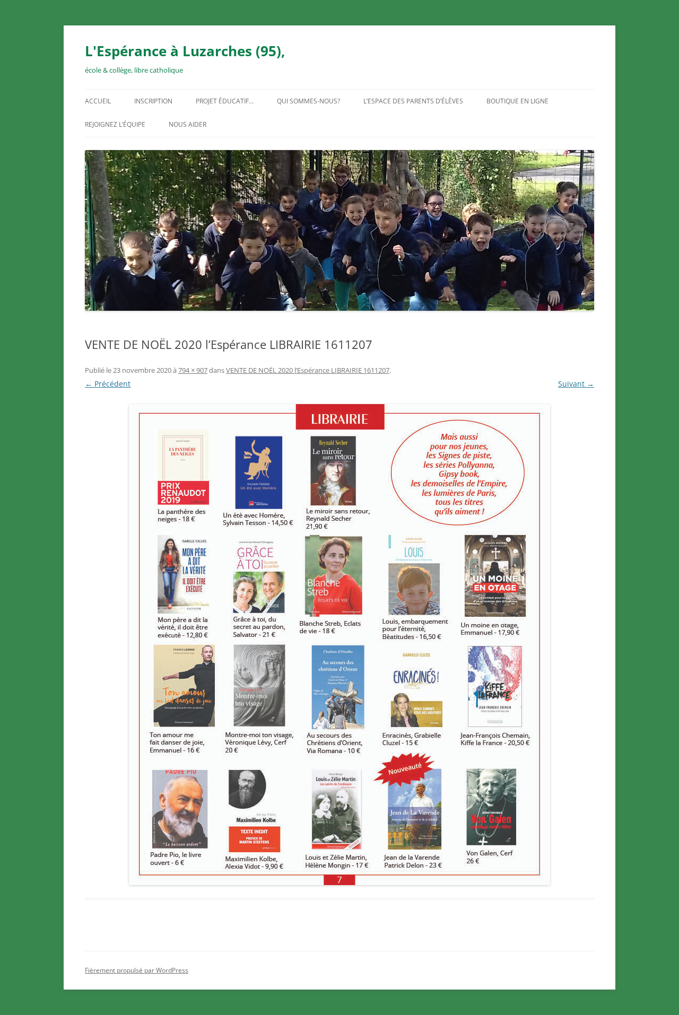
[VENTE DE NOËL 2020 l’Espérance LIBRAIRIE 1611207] (339, 644)
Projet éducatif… (225, 101)
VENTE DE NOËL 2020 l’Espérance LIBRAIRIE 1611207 (307, 370)
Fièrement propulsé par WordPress (136, 970)
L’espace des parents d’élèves (413, 101)
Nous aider (187, 124)
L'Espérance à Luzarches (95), (185, 50)
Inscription (153, 101)
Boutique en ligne (517, 101)
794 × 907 (192, 370)
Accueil (98, 101)
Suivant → (576, 384)
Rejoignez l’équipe (115, 124)
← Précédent (107, 384)
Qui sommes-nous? (308, 101)
